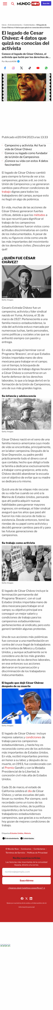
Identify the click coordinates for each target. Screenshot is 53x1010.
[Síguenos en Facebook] (22, 898)
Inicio (4, 25)
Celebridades (29, 25)
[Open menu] (5, 3)
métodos (39, 215)
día (30, 791)
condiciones (33, 737)
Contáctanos (39, 849)
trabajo (6, 191)
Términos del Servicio (15, 852)
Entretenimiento (15, 25)
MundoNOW (11, 61)
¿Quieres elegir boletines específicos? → (26, 888)
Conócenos (26, 849)
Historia (27, 833)
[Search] (12, 3)
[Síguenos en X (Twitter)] (26, 898)
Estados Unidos (16, 833)
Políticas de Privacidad (37, 852)
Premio (9, 767)
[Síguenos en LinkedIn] (31, 898)
